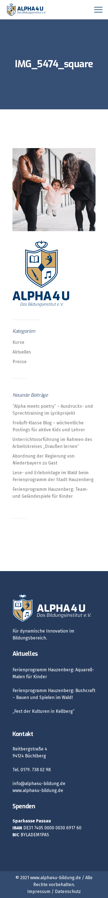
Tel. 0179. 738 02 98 (31, 769)
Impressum (38, 891)
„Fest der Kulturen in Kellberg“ (43, 711)
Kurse (18, 342)
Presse (19, 361)
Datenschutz (68, 891)
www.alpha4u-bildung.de (37, 790)
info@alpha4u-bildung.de (38, 783)
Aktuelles (21, 352)
